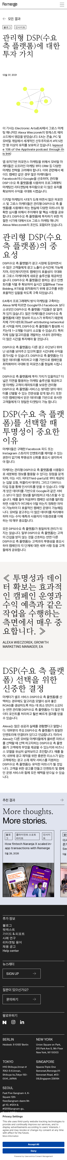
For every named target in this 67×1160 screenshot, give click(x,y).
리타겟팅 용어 (12, 942)
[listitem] (28, 863)
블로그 (7, 925)
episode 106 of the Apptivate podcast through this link (33, 149)
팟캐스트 (9, 929)
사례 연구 (9, 938)
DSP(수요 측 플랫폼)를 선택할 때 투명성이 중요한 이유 (21, 13)
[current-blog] (28, 863)
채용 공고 (9, 946)
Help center (11, 950)
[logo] (10, 5)
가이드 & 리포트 (14, 934)
